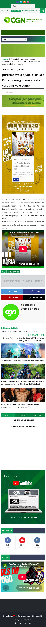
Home (4, 59)
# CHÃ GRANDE (13, 272)
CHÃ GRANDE (10, 11)
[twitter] (21, 2)
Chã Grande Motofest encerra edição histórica (22, 360)
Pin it (15, 298)
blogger (8, 415)
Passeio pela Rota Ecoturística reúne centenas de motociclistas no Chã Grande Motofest (22, 382)
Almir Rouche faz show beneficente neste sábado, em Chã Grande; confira (20, 405)
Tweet (15, 292)
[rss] (24, 2)
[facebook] (17, 2)
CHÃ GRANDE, (10, 92)
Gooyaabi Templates (23, 619)
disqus (22, 415)
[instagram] (28, 2)
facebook (37, 415)
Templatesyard (24, 616)
